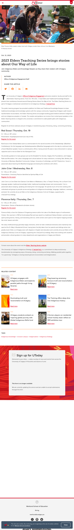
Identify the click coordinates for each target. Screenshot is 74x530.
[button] (6, 88)
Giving (37, 510)
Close (66, 525)
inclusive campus (22, 337)
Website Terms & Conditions (22, 526)
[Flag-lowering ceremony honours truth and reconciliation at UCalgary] (42, 281)
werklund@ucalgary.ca (37, 514)
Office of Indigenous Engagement (33, 96)
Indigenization (33, 337)
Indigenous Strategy (46, 337)
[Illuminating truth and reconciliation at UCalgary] (5, 301)
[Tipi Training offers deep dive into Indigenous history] (42, 301)
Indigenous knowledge (8, 337)
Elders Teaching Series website (36, 245)
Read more (13, 289)
